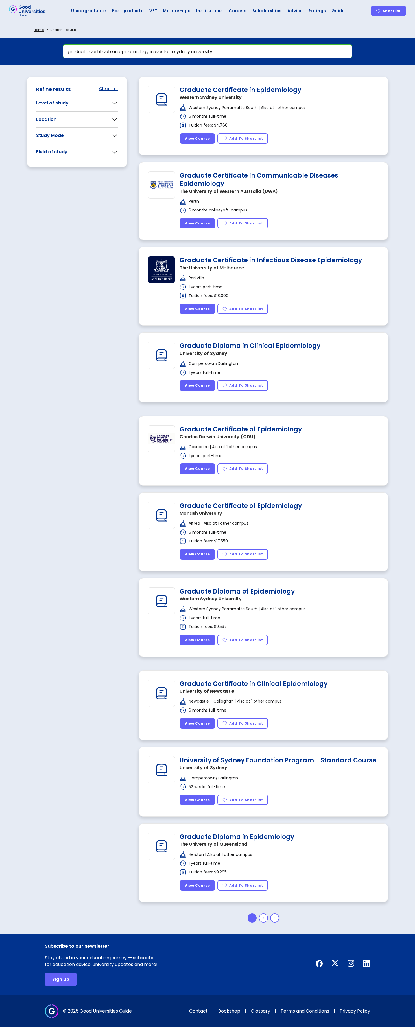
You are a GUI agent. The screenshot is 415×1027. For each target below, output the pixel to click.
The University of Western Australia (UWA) (229, 191)
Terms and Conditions (305, 1011)
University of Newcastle (207, 691)
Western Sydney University (211, 97)
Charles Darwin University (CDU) (217, 436)
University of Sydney (203, 353)
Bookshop (229, 1011)
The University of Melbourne (212, 268)
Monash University (201, 513)
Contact (198, 1011)
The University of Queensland (213, 844)
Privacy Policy (355, 1011)
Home (39, 29)
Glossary (260, 1011)
